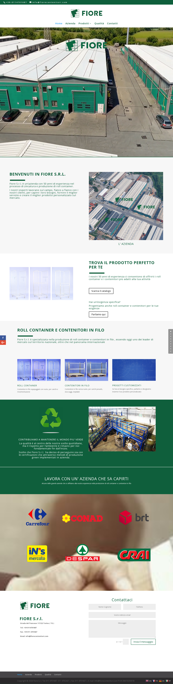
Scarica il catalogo (101, 291)
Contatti (112, 24)
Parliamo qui (98, 314)
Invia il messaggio (143, 641)
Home (58, 24)
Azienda (70, 24)
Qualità (99, 24)
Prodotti (83, 24)
